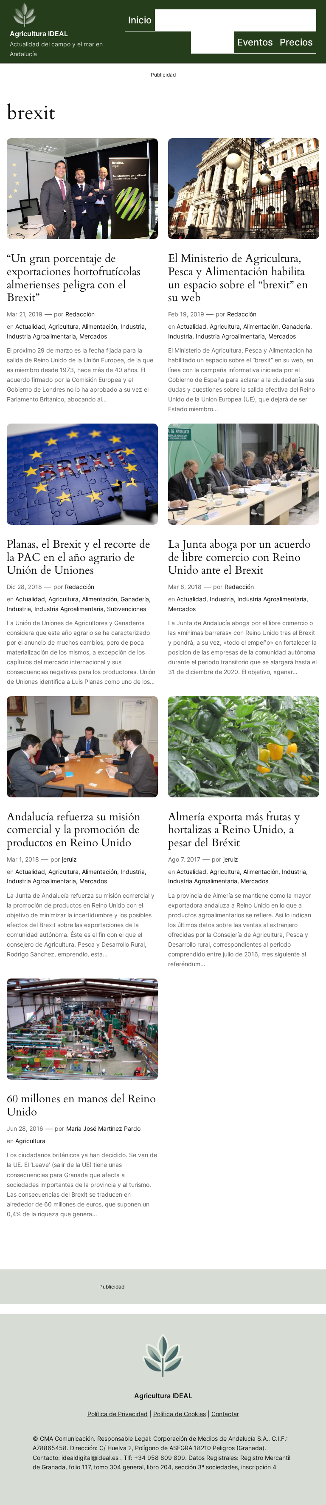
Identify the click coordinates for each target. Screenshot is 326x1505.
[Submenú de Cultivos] (262, 20)
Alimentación (99, 326)
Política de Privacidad (117, 1413)
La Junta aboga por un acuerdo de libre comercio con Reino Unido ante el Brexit (239, 557)
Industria (133, 326)
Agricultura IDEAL (39, 33)
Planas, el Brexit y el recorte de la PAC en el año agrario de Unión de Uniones (78, 557)
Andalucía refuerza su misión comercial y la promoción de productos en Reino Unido (74, 830)
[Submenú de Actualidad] (213, 20)
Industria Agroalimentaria (41, 336)
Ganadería (296, 326)
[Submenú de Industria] (314, 20)
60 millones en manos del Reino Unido (81, 1105)
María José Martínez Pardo (103, 1128)
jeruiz (69, 859)
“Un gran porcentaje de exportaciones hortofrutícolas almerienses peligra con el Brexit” (74, 278)
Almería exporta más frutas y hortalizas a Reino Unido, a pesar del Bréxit (234, 830)
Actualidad (30, 326)
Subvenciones (126, 608)
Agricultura (63, 326)
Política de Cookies (179, 1413)
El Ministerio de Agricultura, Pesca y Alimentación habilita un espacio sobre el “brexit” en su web (238, 278)
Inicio (140, 20)
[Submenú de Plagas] (232, 42)
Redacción (80, 314)
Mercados (93, 336)
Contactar (225, 1413)
